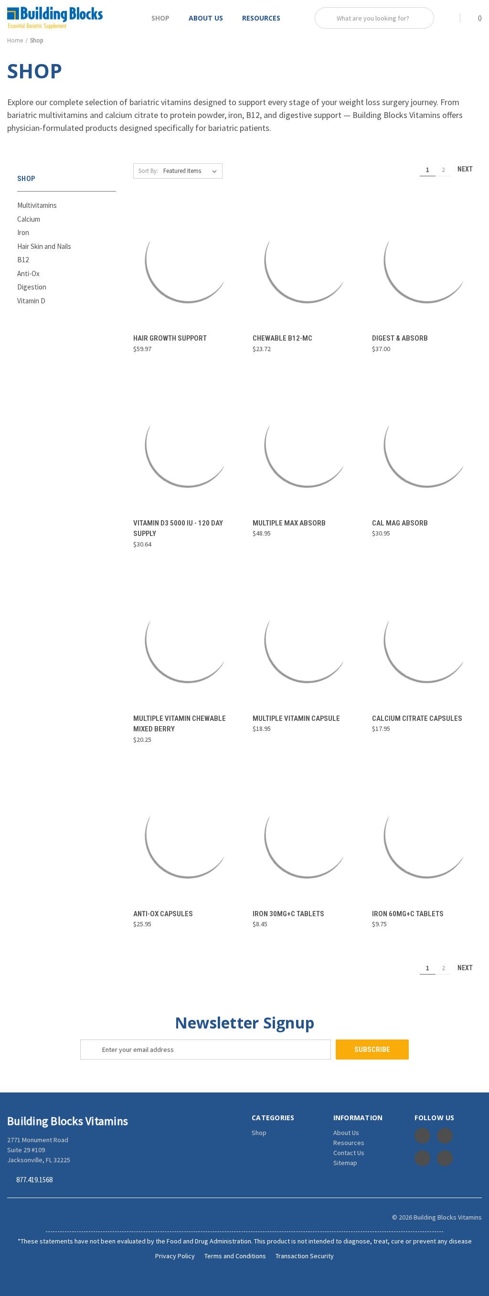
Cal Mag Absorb (400, 523)
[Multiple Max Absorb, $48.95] (307, 444)
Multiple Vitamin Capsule (296, 718)
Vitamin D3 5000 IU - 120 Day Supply (178, 528)
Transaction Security (305, 1256)
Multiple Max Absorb (289, 523)
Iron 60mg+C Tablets (408, 914)
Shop (160, 17)
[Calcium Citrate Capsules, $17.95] (426, 640)
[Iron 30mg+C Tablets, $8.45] (307, 835)
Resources (261, 17)
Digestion (31, 286)
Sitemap (345, 1162)
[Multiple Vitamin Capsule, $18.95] (307, 640)
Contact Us (348, 1152)
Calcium (28, 219)
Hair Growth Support (170, 338)
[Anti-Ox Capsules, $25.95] (188, 835)
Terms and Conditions (235, 1256)
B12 (23, 259)
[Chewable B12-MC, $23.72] (307, 260)
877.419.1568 (34, 1180)
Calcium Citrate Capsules (417, 718)
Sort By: (148, 171)
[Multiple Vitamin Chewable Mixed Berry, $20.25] (188, 640)
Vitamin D (31, 300)
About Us (206, 17)
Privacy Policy (175, 1256)
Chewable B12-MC (282, 338)
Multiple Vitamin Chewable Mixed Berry (179, 724)
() (479, 17)
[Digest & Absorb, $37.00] (426, 260)
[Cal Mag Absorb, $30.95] (426, 444)
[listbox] (192, 171)
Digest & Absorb (400, 338)
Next (465, 169)
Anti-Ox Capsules (163, 914)
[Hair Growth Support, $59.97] (188, 260)
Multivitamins (37, 205)
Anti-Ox (28, 273)
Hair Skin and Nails (44, 246)
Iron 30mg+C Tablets (288, 914)
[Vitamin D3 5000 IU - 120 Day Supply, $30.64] (188, 444)
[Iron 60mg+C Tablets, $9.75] (426, 835)
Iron (23, 232)
